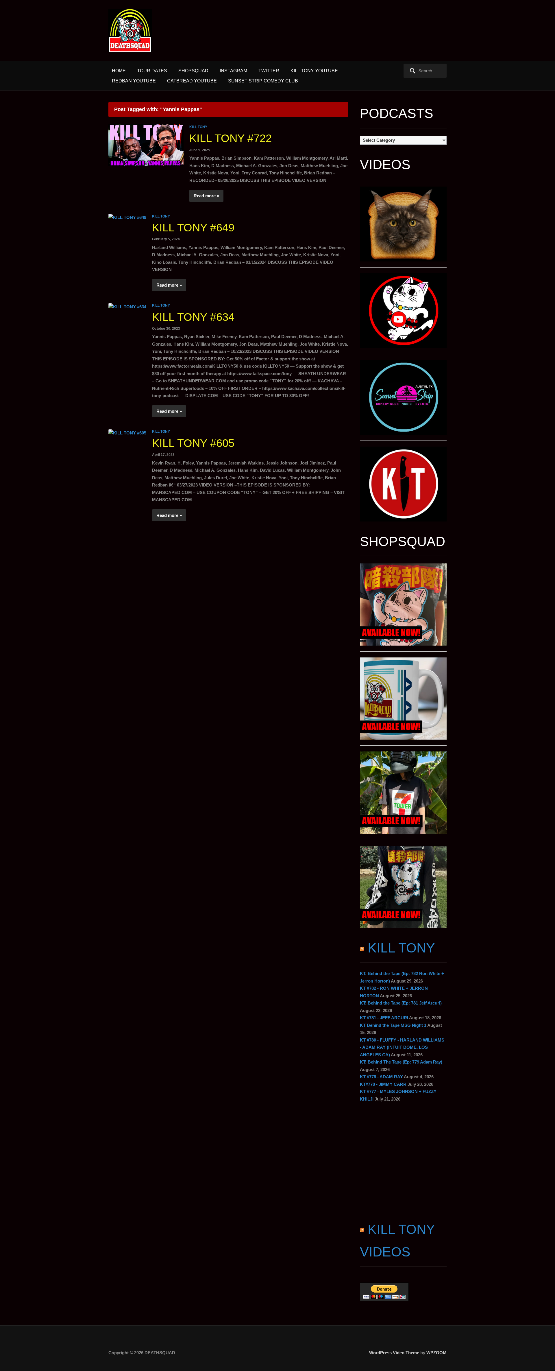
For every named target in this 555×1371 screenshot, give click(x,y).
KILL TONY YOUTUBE (314, 70)
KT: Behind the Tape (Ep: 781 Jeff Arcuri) (401, 1002)
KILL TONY (198, 127)
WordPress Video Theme (394, 1352)
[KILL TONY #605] (127, 432)
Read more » (206, 195)
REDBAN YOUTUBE (134, 80)
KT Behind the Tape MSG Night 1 (393, 1025)
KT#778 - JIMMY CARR (383, 1084)
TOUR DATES (152, 70)
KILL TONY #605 (193, 443)
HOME (119, 70)
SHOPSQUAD (193, 70)
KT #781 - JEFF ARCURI (384, 1017)
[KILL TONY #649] (127, 217)
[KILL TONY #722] (146, 144)
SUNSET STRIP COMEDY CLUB (263, 80)
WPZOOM (436, 1352)
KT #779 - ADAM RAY (381, 1076)
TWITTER (268, 70)
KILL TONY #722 (230, 138)
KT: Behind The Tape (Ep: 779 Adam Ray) (401, 1061)
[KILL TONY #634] (127, 306)
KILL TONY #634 (193, 317)
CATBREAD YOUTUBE (192, 80)
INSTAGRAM (233, 70)
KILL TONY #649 (193, 228)
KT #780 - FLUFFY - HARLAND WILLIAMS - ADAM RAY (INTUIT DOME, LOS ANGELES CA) (402, 1047)
